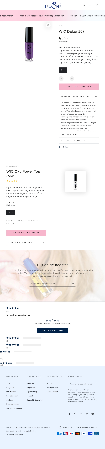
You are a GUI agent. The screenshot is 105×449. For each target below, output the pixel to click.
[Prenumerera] (74, 283)
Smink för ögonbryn (35, 400)
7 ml (64, 71)
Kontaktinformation (16, 434)
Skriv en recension (52, 330)
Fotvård (30, 396)
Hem (60, 25)
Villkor (9, 383)
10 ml (11, 213)
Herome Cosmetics (20, 427)
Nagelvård (31, 387)
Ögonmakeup (32, 392)
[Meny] (7, 5)
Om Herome (11, 392)
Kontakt (50, 383)
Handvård (30, 383)
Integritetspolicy (30, 431)
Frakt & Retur (52, 392)
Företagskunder (12, 404)
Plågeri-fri (10, 387)
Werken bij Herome (14, 408)
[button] (84, 5)
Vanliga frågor (52, 387)
